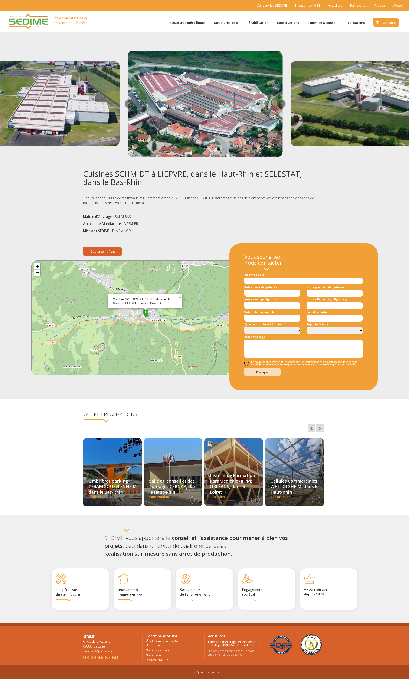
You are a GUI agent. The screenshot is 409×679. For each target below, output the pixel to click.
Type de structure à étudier (263, 324)
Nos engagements (158, 655)
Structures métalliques (188, 22)
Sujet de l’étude (317, 324)
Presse (379, 5)
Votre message (254, 337)
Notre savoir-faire (158, 650)
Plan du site (214, 672)
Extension (232, 486)
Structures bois (226, 22)
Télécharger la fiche (101, 251)
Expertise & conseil (322, 22)
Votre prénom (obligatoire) (325, 287)
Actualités (335, 5)
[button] (145, 313)
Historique (153, 645)
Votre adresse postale (259, 312)
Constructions (288, 22)
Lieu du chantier (318, 312)
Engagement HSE (307, 5)
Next (280, 103)
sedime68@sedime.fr (97, 651)
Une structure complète (162, 640)
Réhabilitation (257, 22)
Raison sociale (254, 274)
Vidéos (398, 5)
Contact (389, 22)
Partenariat (358, 5)
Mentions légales (194, 672)
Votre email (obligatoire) (261, 299)
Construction (174, 488)
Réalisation (113, 488)
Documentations (157, 660)
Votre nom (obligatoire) (260, 287)
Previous (128, 103)
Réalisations (355, 22)
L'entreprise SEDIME (271, 5)
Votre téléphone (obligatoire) (327, 299)
